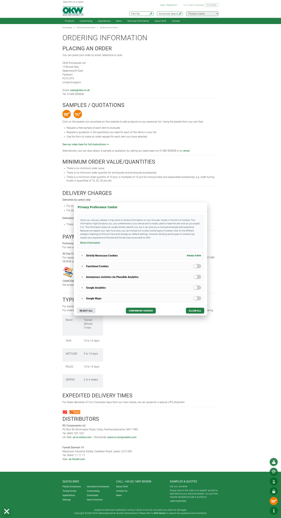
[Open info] (274, 511)
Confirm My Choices (141, 310)
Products (69, 21)
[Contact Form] (274, 472)
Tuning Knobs (69, 491)
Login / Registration (168, 5)
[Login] (274, 491)
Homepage (67, 27)
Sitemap (66, 499)
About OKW (122, 486)
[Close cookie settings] (7, 511)
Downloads (92, 495)
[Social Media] (274, 481)
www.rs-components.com (121, 437)
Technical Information (86, 27)
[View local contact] (274, 462)
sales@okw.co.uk (80, 90)
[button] (7, 511)
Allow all (195, 310)
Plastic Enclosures (71, 486)
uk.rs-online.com (82, 437)
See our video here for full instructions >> (85, 144)
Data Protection (95, 499)
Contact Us (121, 491)
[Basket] (274, 501)
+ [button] (82, 255)
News (119, 21)
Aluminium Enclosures (98, 486)
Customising (86, 21)
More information (90, 242)
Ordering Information (109, 27)
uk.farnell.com (77, 459)
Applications (104, 21)
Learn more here (178, 501)
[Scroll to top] (264, 511)
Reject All (86, 310)
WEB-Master (160, 513)
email (186, 150)
